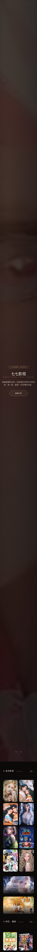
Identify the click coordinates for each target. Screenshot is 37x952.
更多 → (32, 922)
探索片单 (18, 393)
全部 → (32, 771)
